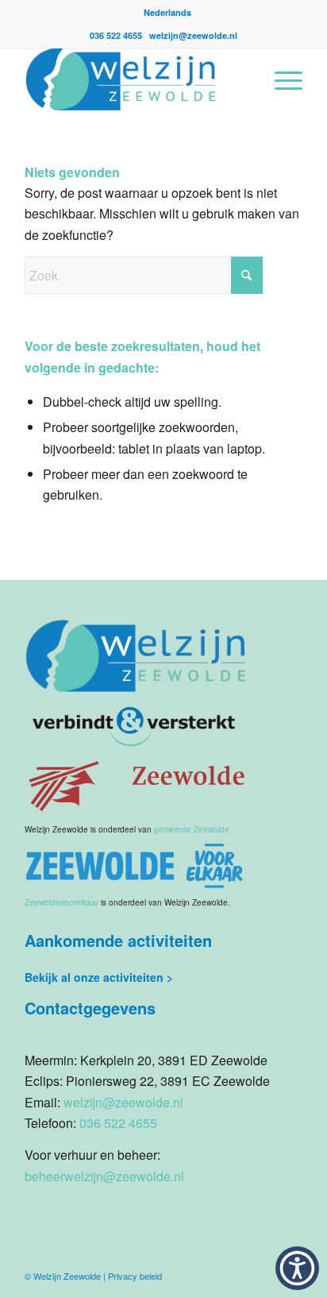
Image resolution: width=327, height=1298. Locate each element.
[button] (297, 1268)
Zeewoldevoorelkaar (61, 902)
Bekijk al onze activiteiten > (99, 977)
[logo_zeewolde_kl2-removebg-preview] (136, 784)
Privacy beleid (135, 1275)
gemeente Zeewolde (191, 829)
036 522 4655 (117, 35)
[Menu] (280, 79)
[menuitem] (167, 12)
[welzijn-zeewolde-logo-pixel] (136, 79)
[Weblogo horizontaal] (136, 865)
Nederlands (167, 12)
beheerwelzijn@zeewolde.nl (104, 1176)
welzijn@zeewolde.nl (193, 35)
